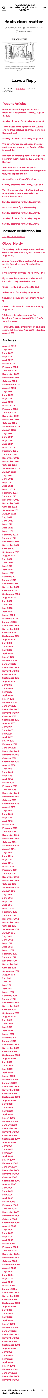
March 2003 (8, 1324)
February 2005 (10, 1247)
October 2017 (9, 716)
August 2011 (8, 974)
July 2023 (7, 475)
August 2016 (8, 765)
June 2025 (7, 395)
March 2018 (8, 699)
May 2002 (7, 1359)
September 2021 (10, 552)
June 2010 (7, 1023)
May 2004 (7, 1278)
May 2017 (7, 734)
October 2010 (9, 1009)
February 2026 (10, 367)
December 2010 (10, 1002)
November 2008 (11, 1090)
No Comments (25, 31)
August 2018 (8, 681)
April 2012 (7, 947)
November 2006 (10, 1174)
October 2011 (9, 967)
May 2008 (7, 1111)
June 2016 (7, 772)
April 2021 (7, 569)
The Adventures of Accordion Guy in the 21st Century (24, 7)
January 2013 (9, 915)
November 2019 (10, 629)
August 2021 (8, 555)
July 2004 (7, 1271)
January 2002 (9, 1373)
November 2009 (10, 1048)
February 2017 (9, 744)
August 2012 (8, 933)
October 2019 (9, 632)
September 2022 (11, 510)
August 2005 (9, 1226)
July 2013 (7, 894)
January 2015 (9, 831)
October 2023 (9, 465)
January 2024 (9, 454)
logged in (20, 88)
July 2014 (7, 852)
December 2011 (10, 961)
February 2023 (10, 493)
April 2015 (7, 821)
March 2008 (8, 1118)
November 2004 (11, 1257)
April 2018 (7, 695)
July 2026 (7, 349)
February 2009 (10, 1079)
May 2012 (7, 943)
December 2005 (10, 1212)
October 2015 (9, 800)
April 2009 (7, 1072)
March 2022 (8, 531)
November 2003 (10, 1296)
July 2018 (7, 685)
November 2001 (10, 1380)
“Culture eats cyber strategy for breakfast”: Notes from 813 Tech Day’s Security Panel (22, 318)
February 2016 (9, 786)
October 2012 (9, 926)
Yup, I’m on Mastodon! (13, 236)
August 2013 (8, 891)
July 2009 (7, 1062)
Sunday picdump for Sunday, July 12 (21, 218)
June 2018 (7, 688)
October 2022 (9, 507)
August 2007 (9, 1142)
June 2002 (7, 1355)
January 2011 (9, 999)
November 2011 (10, 964)
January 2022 (9, 538)
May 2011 (7, 985)
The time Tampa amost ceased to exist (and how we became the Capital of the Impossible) (23, 147)
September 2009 (11, 1055)
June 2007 (7, 1149)
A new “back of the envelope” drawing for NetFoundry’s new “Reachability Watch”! (22, 264)
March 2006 (8, 1201)
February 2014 (9, 870)
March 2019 (8, 657)
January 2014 (9, 873)
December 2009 (10, 1044)
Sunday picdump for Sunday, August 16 (23, 121)
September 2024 (11, 426)
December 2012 (10, 919)
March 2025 (8, 405)
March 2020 (8, 615)
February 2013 (9, 912)
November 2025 (10, 377)
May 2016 (7, 775)
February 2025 (10, 409)
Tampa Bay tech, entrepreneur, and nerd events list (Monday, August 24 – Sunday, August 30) (23, 252)
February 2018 (9, 702)
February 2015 (9, 828)
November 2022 (10, 503)
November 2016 (10, 754)
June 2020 (7, 604)
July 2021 (7, 559)
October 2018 (9, 674)
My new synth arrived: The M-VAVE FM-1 (23, 273)
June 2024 (7, 437)
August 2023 (9, 472)
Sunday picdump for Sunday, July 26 (21, 202)
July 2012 (7, 936)
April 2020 (7, 611)
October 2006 (9, 1177)
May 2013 (7, 901)
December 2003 (10, 1292)
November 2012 (10, 922)
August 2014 (8, 849)
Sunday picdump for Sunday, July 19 (21, 213)
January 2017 (9, 747)
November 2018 (10, 671)
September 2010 (10, 1013)
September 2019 (10, 636)
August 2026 (9, 346)
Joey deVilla (16, 28)
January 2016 (9, 789)
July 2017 (7, 727)
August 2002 (9, 1348)
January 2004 (9, 1289)
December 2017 (10, 709)
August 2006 (9, 1184)
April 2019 (7, 653)
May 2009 (7, 1069)
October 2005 (9, 1219)
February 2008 (10, 1121)
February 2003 (10, 1327)
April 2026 (7, 360)
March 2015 (8, 824)
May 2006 (7, 1194)
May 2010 (7, 1027)
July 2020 (7, 601)
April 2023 (7, 486)
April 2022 (7, 527)
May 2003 (7, 1317)
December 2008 (10, 1086)
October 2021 (9, 548)
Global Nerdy (12, 243)
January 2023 (9, 496)
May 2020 (7, 608)
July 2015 (7, 810)
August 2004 (9, 1268)
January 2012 (9, 957)
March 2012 (8, 950)
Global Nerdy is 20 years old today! (20, 287)
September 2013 (10, 887)
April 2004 (7, 1282)
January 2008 (9, 1125)
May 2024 (7, 440)
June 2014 (7, 856)
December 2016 (10, 751)
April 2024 (7, 444)
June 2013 (7, 898)
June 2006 (7, 1191)
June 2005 (7, 1233)
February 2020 (10, 618)
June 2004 (7, 1275)
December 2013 (10, 877)
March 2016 (8, 782)
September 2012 (10, 929)
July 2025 (7, 391)
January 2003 (9, 1331)
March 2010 (8, 1034)
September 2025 (11, 384)
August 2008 (9, 1100)
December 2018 (10, 667)
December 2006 (10, 1170)
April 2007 (7, 1156)
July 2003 (7, 1310)
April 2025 (7, 402)
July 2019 (7, 643)
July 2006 (7, 1187)
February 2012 (9, 954)
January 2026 (9, 370)
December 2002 (10, 1334)
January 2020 (9, 622)
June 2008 (7, 1107)
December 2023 (10, 458)
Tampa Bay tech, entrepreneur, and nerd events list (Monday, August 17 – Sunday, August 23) (23, 330)
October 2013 (9, 884)
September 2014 (10, 845)
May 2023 (7, 482)
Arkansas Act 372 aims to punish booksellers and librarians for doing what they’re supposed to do (24, 170)
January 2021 (9, 580)
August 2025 (9, 388)
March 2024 (8, 447)
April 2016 (7, 779)
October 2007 (9, 1135)
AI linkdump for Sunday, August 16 (20, 292)
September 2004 (11, 1264)
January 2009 (9, 1083)
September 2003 (11, 1303)
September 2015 (10, 803)
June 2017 (7, 730)
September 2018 (10, 678)
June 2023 (7, 479)
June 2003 (7, 1313)
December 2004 (10, 1254)
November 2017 (10, 713)
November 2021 (10, 545)
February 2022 (10, 534)
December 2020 (10, 583)
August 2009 (9, 1058)
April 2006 (7, 1198)
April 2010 (7, 1030)
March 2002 (8, 1366)
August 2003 (9, 1306)
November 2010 (10, 1006)
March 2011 (8, 992)
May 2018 (7, 692)
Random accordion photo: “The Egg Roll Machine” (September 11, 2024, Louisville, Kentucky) (23, 158)
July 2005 (7, 1229)
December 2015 (10, 793)
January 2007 (9, 1167)
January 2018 (9, 706)
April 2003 (7, 1320)
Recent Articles (14, 104)
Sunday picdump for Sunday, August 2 (22, 184)
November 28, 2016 (34, 28)
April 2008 (7, 1114)
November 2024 (10, 419)
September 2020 (11, 594)
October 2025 (9, 381)
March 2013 (8, 908)
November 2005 (10, 1215)
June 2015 (7, 814)
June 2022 (7, 521)
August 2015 (8, 807)
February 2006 (10, 1205)
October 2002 (9, 1341)
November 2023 (10, 461)
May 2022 (7, 524)
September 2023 (11, 468)
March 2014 (8, 866)
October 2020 (9, 590)
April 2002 (7, 1362)
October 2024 (9, 423)
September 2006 (11, 1181)
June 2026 (7, 353)
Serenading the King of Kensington (20, 179)
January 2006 (9, 1208)
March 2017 (8, 741)
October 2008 (9, 1093)
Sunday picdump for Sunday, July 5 (20, 224)
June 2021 (7, 562)
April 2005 (7, 1240)
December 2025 (10, 374)
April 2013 (7, 905)
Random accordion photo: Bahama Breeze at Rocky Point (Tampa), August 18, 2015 (23, 112)
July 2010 (7, 1020)
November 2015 (10, 796)
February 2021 (9, 576)
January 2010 (9, 1041)
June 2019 (7, 646)
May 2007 (7, 1153)
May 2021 (7, 566)
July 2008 (7, 1104)
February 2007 (10, 1163)
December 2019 (10, 625)
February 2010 (9, 1037)
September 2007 (11, 1139)
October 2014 (9, 842)
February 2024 (10, 451)
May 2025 (7, 398)
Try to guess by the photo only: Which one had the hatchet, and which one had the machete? (23, 129)
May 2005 (7, 1236)
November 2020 (10, 587)
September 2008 (11, 1097)
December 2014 (10, 835)
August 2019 (8, 639)
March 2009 (8, 1076)
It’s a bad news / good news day (19, 207)
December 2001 (10, 1376)
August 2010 (8, 1016)
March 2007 (8, 1160)
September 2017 (10, 720)
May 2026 (7, 356)
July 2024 (7, 433)
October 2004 (9, 1261)
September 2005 (11, 1222)
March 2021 (8, 573)
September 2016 (10, 761)
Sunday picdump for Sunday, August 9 (22, 138)
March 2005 (8, 1243)
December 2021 (10, 541)
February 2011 (9, 995)
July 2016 (7, 768)
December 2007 (10, 1128)
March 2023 (8, 489)
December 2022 (10, 500)
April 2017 (7, 737)
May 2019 (7, 650)
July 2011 (6, 978)
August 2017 (8, 723)
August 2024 (9, 430)
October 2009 (9, 1051)
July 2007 (7, 1146)
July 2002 (7, 1352)
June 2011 (7, 981)
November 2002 (10, 1338)
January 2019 (9, 664)
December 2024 (10, 416)
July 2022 (7, 517)
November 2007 (10, 1132)
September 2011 (10, 971)
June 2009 (7, 1065)
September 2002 (11, 1345)
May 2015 (7, 817)
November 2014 (10, 838)
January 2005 (9, 1250)
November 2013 (10, 880)
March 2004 (8, 1285)
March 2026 (8, 363)
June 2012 (7, 940)
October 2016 (9, 758)
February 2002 (10, 1369)
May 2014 (7, 859)
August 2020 (9, 597)
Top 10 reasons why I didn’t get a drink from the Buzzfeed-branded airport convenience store (22, 193)
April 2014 (7, 863)
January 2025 (9, 412)
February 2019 (9, 660)
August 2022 (9, 514)
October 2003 (9, 1299)
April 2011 (7, 988)
